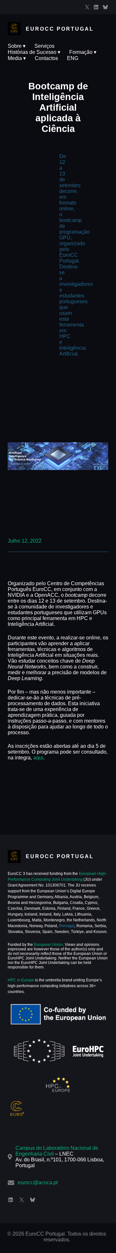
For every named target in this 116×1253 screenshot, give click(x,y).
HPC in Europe (21, 980)
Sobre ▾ (16, 46)
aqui (38, 757)
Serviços (44, 46)
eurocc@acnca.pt (38, 1182)
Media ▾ (17, 58)
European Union (48, 944)
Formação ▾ (82, 52)
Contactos (46, 58)
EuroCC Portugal (60, 29)
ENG (72, 58)
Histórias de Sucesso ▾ (34, 52)
